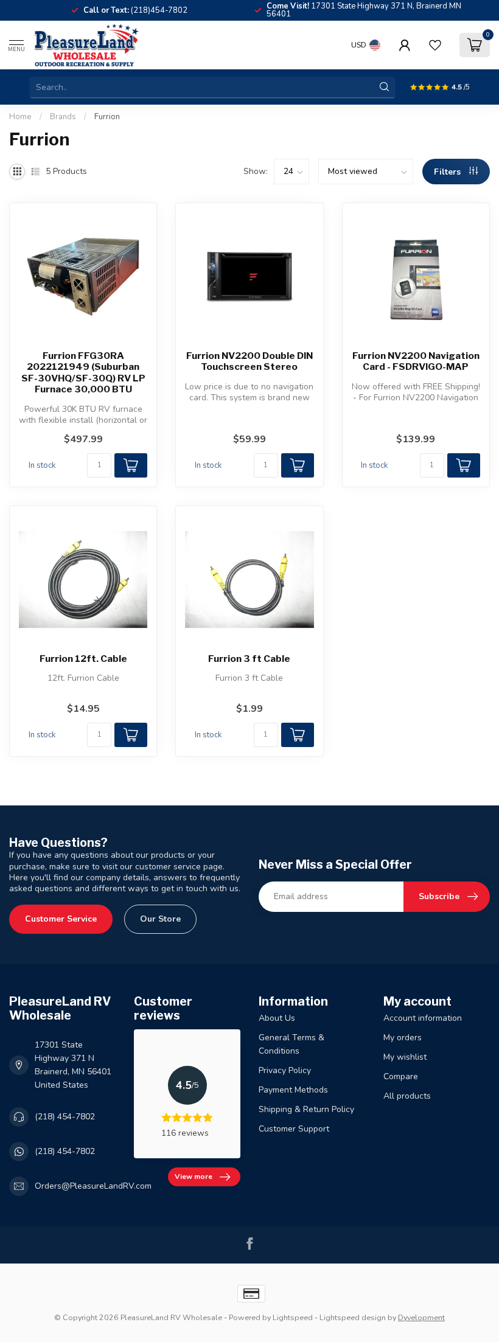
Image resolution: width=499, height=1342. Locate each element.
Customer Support (294, 1129)
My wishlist (405, 1057)
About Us (277, 1018)
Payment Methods (293, 1090)
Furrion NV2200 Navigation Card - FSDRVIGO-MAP (416, 361)
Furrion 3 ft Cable (249, 658)
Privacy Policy (285, 1070)
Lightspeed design (352, 1317)
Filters (448, 172)
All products (407, 1096)
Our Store (160, 919)
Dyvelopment (421, 1317)
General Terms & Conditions (291, 1044)
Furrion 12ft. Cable (83, 658)
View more (193, 1176)
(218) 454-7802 (65, 1116)
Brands (63, 116)
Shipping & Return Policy (306, 1109)
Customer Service (61, 919)
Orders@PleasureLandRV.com (93, 1186)
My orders (402, 1037)
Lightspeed (293, 1317)
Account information (422, 1018)
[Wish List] (435, 45)
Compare (400, 1076)
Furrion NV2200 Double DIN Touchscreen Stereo (249, 361)
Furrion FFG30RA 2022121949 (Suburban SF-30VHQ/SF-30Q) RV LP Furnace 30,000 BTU (83, 372)
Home (20, 116)
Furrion (107, 116)
